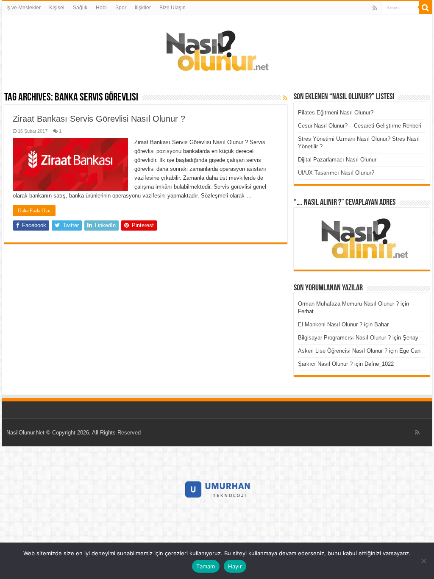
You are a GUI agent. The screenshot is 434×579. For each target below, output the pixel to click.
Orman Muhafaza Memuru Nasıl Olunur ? (348, 304)
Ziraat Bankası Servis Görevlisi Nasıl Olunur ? (99, 118)
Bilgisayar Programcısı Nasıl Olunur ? (344, 337)
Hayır (235, 566)
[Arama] (425, 7)
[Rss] (375, 8)
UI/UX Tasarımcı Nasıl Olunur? (336, 173)
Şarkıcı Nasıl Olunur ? (325, 364)
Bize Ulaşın (172, 8)
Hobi (101, 8)
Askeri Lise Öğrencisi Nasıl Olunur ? (342, 351)
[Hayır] (423, 561)
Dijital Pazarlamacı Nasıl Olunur (337, 159)
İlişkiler (143, 8)
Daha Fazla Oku (34, 211)
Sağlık (80, 8)
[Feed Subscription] (285, 98)
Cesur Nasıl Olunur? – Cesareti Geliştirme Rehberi (359, 125)
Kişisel (56, 8)
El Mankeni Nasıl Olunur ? (330, 324)
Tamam (205, 566)
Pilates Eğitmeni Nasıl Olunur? (335, 112)
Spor (120, 8)
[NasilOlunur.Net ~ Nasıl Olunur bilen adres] (217, 49)
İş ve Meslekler (23, 8)
